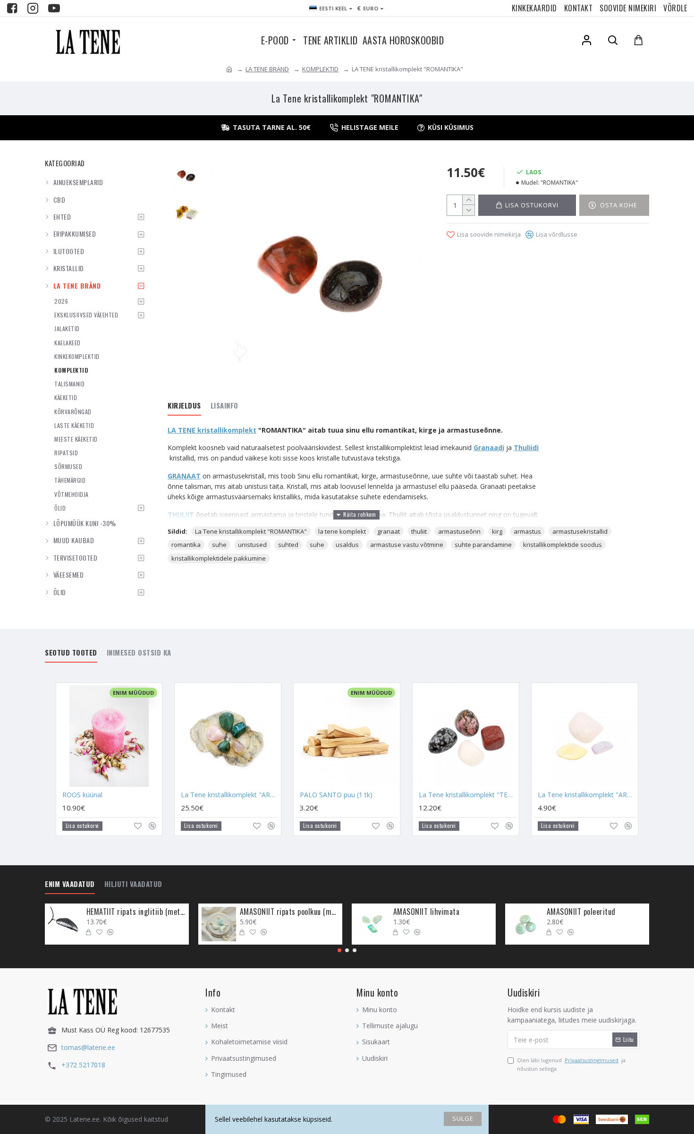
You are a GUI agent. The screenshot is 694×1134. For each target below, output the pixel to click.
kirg (497, 531)
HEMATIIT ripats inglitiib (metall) (136, 912)
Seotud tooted (71, 652)
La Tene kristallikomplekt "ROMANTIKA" (251, 531)
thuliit (419, 531)
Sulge (463, 1118)
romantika (186, 544)
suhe (219, 544)
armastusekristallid (580, 531)
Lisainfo (224, 405)
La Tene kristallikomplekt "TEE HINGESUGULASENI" (467, 795)
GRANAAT (184, 475)
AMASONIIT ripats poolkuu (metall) (289, 912)
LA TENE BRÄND (267, 69)
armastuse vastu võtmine (406, 544)
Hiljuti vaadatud (133, 884)
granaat (388, 531)
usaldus (347, 544)
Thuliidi (526, 447)
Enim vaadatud (70, 884)
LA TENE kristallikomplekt (212, 430)
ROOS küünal (82, 795)
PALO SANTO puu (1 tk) (336, 795)
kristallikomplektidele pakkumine (218, 558)
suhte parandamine (483, 544)
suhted (288, 544)
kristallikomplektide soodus (562, 544)
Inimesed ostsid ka (139, 652)
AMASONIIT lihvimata (426, 912)
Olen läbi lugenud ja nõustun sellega (571, 1064)
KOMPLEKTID (320, 69)
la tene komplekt (342, 531)
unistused (252, 544)
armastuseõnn (459, 531)
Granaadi (489, 447)
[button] (339, 950)
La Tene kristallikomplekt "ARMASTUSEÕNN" (586, 795)
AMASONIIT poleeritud (581, 912)
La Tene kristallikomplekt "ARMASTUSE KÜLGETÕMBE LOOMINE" (230, 795)
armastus (527, 531)
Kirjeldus (184, 405)
